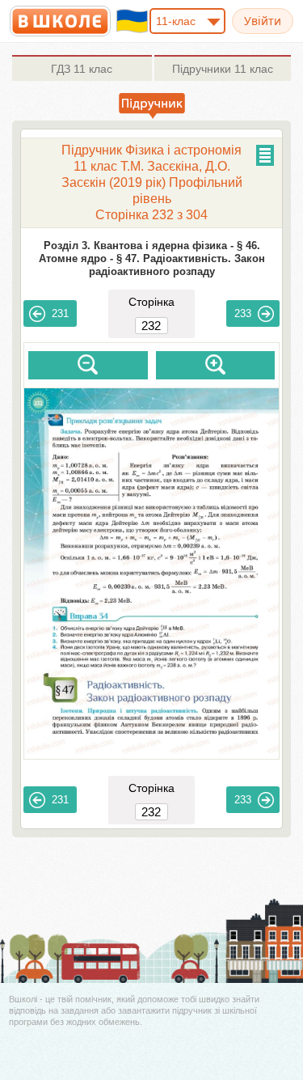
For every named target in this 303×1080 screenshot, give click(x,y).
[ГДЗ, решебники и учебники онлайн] (60, 21)
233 (242, 313)
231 (60, 313)
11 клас (81, 68)
